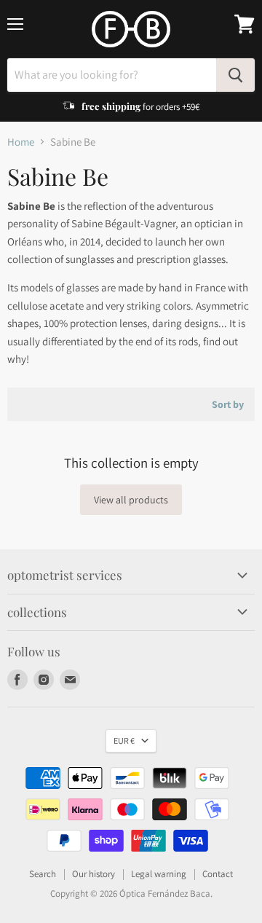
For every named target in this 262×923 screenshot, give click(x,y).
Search (42, 874)
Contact (217, 874)
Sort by (228, 404)
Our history (93, 874)
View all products (131, 499)
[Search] (235, 75)
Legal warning (158, 874)
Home (20, 141)
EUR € (124, 740)
